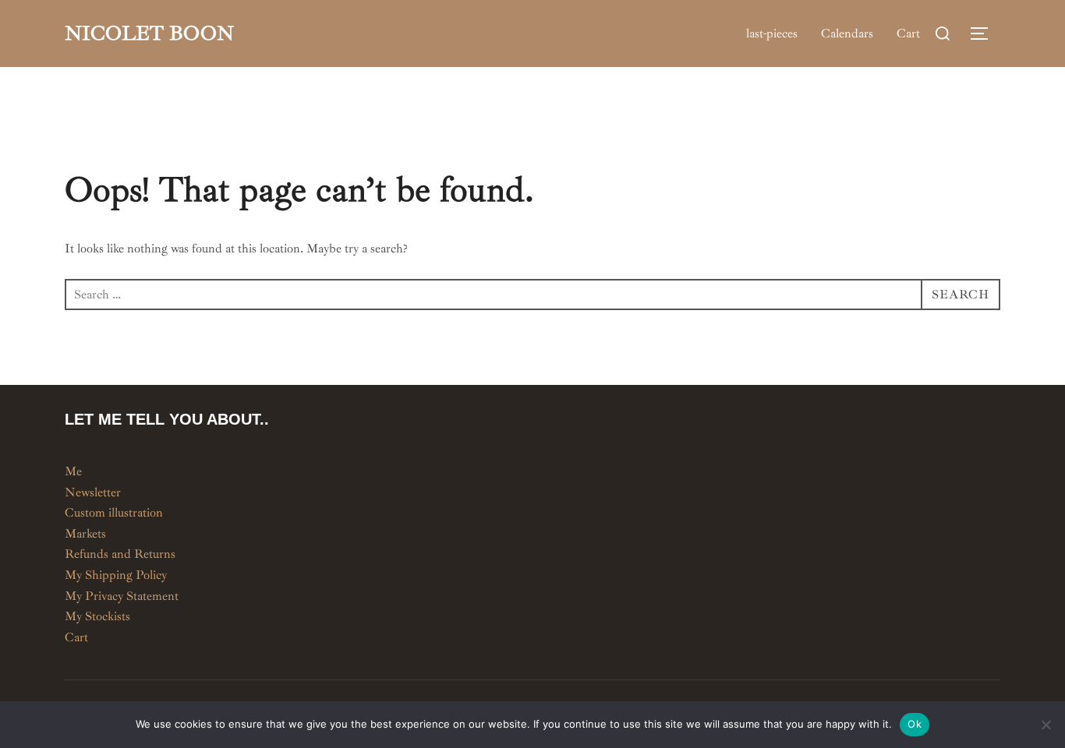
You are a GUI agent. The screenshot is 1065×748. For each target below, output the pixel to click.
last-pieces (772, 33)
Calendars (847, 33)
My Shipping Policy (116, 575)
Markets (85, 534)
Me (73, 471)
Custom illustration (114, 512)
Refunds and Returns (120, 554)
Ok (915, 724)
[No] (1045, 724)
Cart (908, 33)
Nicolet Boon (149, 33)
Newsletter (93, 492)
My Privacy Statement (122, 596)
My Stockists (97, 616)
